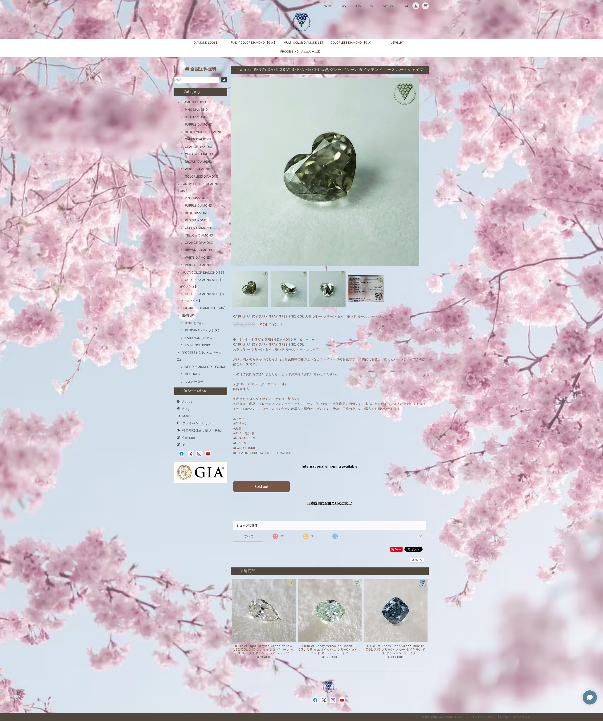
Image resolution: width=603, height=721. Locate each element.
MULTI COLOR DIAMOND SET (303, 42)
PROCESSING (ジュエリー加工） (301, 51)
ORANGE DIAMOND (199, 147)
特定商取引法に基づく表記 (201, 430)
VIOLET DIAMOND (198, 265)
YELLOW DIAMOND (199, 235)
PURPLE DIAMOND (198, 124)
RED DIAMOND (195, 117)
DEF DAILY (192, 374)
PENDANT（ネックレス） (203, 330)
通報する (417, 560)
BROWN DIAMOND (198, 161)
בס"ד (405, 5)
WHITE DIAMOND (197, 169)
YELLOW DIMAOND (199, 154)
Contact (388, 5)
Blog (359, 5)
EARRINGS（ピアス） (200, 338)
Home (328, 5)
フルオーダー (194, 381)
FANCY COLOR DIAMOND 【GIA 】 (253, 42)
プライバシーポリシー (198, 423)
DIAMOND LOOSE (205, 42)
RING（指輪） (194, 323)
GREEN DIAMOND (198, 139)
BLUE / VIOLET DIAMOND (203, 132)
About (344, 5)
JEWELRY (397, 42)
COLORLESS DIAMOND (201, 176)
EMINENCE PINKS (198, 345)
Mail (372, 5)
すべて (249, 536)
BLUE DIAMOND (196, 213)
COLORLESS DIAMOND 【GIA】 (351, 42)
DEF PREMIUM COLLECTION (206, 367)
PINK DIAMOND (196, 109)
